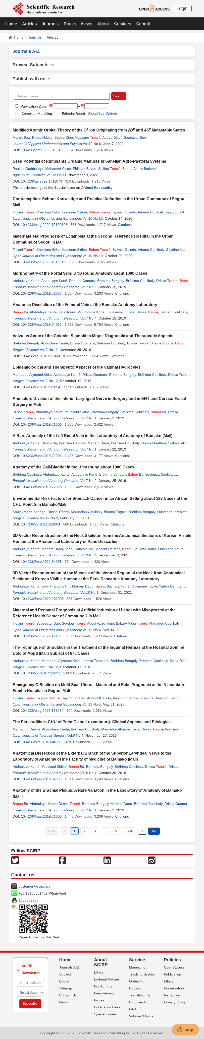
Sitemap (65, 988)
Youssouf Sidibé (77, 412)
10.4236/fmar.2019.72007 (41, 293)
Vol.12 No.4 (92, 630)
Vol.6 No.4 (88, 773)
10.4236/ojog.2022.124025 (42, 636)
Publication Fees (107, 1007)
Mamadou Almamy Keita (120, 729)
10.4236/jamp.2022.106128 (42, 150)
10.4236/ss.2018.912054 (40, 387)
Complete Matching (36, 114)
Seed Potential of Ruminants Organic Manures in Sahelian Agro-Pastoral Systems (89, 161)
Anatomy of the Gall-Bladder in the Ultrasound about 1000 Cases (73, 467)
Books (70, 23)
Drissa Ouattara (82, 343)
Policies (172, 959)
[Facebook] (62, 860)
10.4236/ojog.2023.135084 (42, 711)
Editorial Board (73, 114)
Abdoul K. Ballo (99, 698)
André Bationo (139, 169)
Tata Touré (67, 312)
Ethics (98, 972)
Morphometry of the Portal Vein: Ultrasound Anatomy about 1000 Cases (80, 273)
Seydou (73, 623)
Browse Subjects (31, 64)
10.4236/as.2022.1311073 (41, 181)
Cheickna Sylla (47, 212)
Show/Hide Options (103, 113)
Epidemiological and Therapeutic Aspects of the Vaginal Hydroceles (77, 367)
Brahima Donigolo (154, 698)
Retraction (172, 995)
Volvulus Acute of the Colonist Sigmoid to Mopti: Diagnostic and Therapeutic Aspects (93, 336)
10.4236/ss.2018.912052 (40, 673)
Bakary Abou (131, 623)
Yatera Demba (170, 586)
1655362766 (29, 900)
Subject (65, 974)
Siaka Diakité (178, 443)
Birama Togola (162, 343)
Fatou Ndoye (42, 137)
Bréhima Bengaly (110, 281)
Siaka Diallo (179, 661)
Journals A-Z (69, 967)
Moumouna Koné (90, 312)
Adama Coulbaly (150, 212)
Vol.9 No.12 (49, 381)
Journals (50, 23)
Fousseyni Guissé (120, 312)
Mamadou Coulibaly (86, 512)
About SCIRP (101, 962)
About (103, 23)
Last (128, 831)
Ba (20, 312)
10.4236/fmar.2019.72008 (41, 487)
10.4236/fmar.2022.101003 (42, 599)
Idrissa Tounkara (96, 661)
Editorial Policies (107, 979)
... (105, 831)
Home (11, 23)
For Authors (103, 986)
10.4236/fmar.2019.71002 (41, 816)
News (86, 23)
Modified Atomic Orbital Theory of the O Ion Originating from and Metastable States (99, 130)
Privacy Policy (175, 1002)
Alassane (88, 137)
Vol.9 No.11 (49, 350)
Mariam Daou (98, 443)
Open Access (174, 967)
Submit (143, 23)
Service (137, 959)
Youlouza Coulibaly (160, 474)
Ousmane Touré (171, 549)
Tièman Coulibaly (173, 312)
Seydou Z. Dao (48, 623)
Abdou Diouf (112, 137)
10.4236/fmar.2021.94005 (41, 562)
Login (182, 8)
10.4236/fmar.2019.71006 (41, 456)
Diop (63, 137)
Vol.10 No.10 (93, 218)
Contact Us (68, 995)
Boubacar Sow (135, 137)
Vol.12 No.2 (49, 518)
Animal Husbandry (96, 188)
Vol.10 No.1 (89, 592)
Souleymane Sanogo (29, 512)
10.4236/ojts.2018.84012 (40, 742)
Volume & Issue (141, 1016)
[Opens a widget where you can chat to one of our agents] (185, 1030)
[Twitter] (15, 860)
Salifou (109, 169)
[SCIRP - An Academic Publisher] (43, 8)
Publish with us (30, 78)
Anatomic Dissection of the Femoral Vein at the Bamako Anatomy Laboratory (85, 305)
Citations (125, 225)
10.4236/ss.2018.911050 (40, 356)
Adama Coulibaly (151, 250)
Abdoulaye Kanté (26, 281)
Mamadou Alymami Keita (32, 375)
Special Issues (105, 1014)
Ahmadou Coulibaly (164, 623)
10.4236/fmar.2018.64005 (41, 779)
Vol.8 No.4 (75, 735)
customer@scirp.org (35, 886)
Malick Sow (21, 137)
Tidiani (23, 212)
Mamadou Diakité (26, 729)
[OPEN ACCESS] (154, 8)
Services (122, 23)
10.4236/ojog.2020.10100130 (44, 262)
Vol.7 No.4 (88, 318)
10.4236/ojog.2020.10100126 (44, 225)
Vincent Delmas (108, 549)
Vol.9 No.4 (88, 555)
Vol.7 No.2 (88, 287)
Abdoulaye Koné (54, 281)
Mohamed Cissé (58, 169)
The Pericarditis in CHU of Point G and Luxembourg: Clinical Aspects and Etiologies (92, 722)
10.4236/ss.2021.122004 (40, 524)
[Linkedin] (107, 860)
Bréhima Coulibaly (140, 281)
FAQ (132, 1009)
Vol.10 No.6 (92, 144)
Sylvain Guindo (124, 212)
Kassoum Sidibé (74, 212)
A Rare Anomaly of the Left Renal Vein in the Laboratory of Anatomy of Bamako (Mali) (92, 436)
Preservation (174, 988)
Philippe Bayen (84, 169)
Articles (29, 23)
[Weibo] (151, 860)
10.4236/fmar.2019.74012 (41, 324)
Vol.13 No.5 (92, 704)
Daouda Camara (82, 281)
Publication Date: (33, 106)
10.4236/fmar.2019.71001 (41, 424)
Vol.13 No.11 (56, 175)
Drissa (167, 281)
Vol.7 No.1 (88, 418)
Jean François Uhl (79, 549)
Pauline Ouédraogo (28, 169)
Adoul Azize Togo (100, 623)
